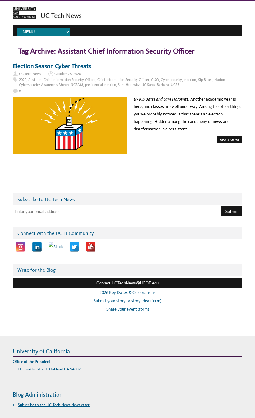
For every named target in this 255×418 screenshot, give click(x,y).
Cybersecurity (171, 79)
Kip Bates (205, 79)
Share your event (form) (127, 309)
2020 (22, 79)
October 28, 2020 (67, 74)
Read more (231, 140)
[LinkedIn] (37, 247)
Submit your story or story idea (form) (127, 300)
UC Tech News (30, 74)
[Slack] (56, 247)
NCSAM (77, 84)
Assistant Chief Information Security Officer (61, 79)
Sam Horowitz (129, 84)
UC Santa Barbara (155, 84)
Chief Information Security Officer (123, 79)
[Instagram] (20, 247)
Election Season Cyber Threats (52, 66)
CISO (155, 79)
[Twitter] (74, 247)
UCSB (175, 84)
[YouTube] (91, 247)
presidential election (100, 84)
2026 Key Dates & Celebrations (127, 292)
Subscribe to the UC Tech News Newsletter (54, 404)
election (190, 79)
